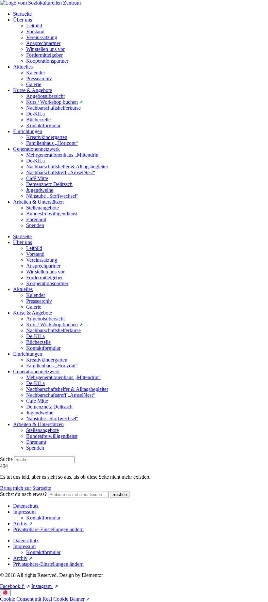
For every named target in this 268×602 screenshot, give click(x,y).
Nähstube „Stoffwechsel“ (52, 196)
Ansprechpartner (43, 43)
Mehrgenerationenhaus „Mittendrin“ (63, 155)
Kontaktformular (43, 125)
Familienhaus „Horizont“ (52, 143)
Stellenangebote (42, 207)
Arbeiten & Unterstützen (38, 202)
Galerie (33, 84)
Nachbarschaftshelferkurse (53, 108)
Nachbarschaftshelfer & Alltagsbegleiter (67, 166)
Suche (6, 459)
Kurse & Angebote (32, 90)
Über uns (22, 20)
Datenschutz (26, 506)
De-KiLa (35, 113)
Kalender (35, 72)
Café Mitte (37, 178)
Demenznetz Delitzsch (49, 184)
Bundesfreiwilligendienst (51, 213)
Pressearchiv (39, 78)
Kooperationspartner (47, 61)
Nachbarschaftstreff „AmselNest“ (60, 172)
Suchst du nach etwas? (23, 494)
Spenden (35, 225)
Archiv (20, 523)
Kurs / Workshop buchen (52, 102)
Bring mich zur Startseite (25, 488)
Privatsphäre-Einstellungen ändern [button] (48, 529)
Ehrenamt (36, 219)
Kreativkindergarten (46, 137)
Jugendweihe (39, 190)
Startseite (22, 14)
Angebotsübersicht (45, 96)
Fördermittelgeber (44, 55)
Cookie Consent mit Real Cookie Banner (42, 599)
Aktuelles (23, 66)
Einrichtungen (27, 131)
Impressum (24, 512)
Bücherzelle (38, 119)
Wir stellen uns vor (45, 49)
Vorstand (35, 31)
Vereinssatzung (41, 37)
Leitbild (34, 25)
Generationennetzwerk (36, 149)
